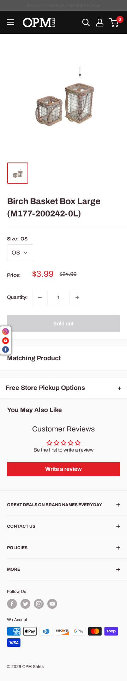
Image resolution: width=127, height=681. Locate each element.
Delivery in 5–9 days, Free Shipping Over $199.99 (63, 5)
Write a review (63, 469)
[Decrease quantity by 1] (39, 297)
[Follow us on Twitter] (25, 604)
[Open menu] (10, 22)
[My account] (99, 22)
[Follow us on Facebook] (12, 604)
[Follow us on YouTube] (52, 604)
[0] (114, 22)
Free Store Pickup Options (45, 387)
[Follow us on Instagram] (39, 604)
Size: (17, 238)
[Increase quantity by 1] (77, 297)
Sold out (63, 323)
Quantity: (17, 297)
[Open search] (86, 22)
